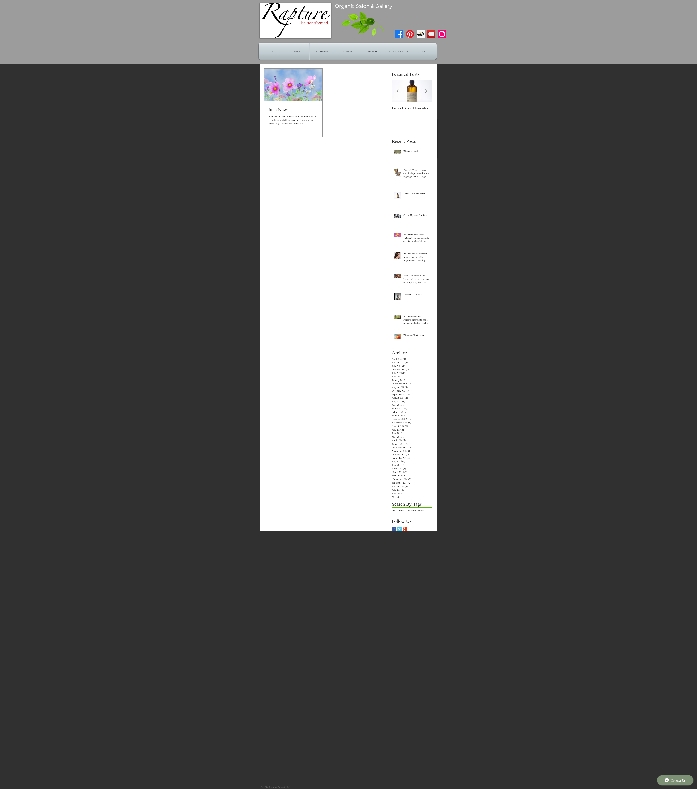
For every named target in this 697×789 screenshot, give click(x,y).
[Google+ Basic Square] (405, 529)
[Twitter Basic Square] (399, 529)
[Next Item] (426, 91)
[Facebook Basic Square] (394, 529)
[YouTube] (431, 34)
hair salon (411, 510)
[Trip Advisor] (421, 34)
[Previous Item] (397, 91)
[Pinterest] (410, 34)
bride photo (398, 510)
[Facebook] (399, 34)
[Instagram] (442, 34)
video (421, 510)
